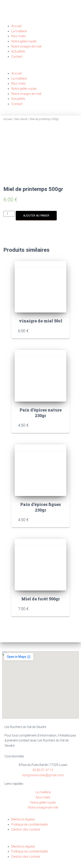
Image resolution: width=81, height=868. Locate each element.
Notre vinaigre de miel (26, 46)
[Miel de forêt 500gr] (40, 564)
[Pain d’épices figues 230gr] (40, 470)
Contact (16, 56)
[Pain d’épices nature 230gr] (40, 376)
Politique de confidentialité (29, 824)
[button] (40, 68)
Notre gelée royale (23, 41)
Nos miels (18, 36)
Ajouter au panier (36, 215)
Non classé (20, 119)
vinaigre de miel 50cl (40, 321)
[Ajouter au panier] (60, 330)
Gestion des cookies (25, 829)
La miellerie (19, 31)
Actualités (18, 51)
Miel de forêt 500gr (40, 598)
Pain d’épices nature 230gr (41, 412)
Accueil (16, 26)
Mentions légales (23, 819)
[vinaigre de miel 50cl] (40, 287)
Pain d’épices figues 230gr (40, 507)
